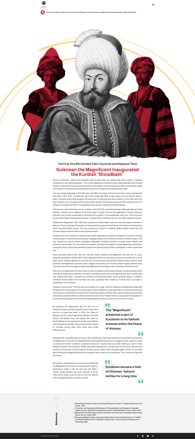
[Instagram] (153, 436)
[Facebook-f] (138, 436)
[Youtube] (148, 436)
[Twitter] (143, 436)
